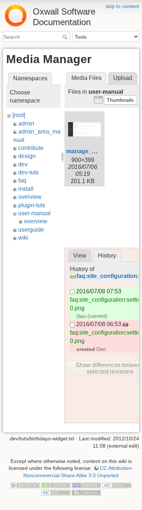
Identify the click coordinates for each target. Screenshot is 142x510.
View (79, 255)
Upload (122, 78)
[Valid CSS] (55, 492)
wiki (23, 238)
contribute (31, 148)
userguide (31, 230)
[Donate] (55, 485)
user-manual (34, 213)
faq (22, 180)
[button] (120, 100)
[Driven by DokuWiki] (86, 492)
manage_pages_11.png (98, 151)
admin (26, 123)
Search (65, 36)
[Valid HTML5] (116, 485)
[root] (18, 115)
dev (23, 164)
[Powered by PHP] (86, 485)
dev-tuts (28, 172)
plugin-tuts (31, 205)
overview (30, 197)
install (25, 189)
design (27, 156)
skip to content (122, 6)
